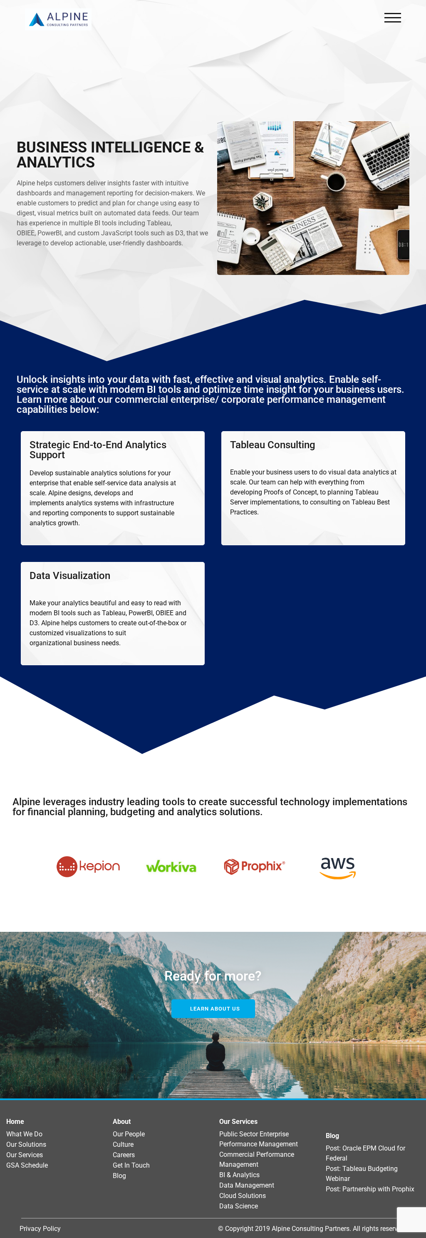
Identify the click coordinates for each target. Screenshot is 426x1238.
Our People (129, 1134)
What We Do (24, 1134)
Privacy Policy (40, 1229)
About (122, 1122)
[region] (213, 867)
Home (15, 1122)
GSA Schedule (27, 1165)
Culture (123, 1144)
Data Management (246, 1185)
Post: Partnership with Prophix (370, 1189)
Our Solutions (26, 1144)
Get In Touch (131, 1165)
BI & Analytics (239, 1175)
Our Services (24, 1155)
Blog (119, 1176)
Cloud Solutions (242, 1196)
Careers (124, 1155)
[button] (90, 867)
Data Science (238, 1206)
